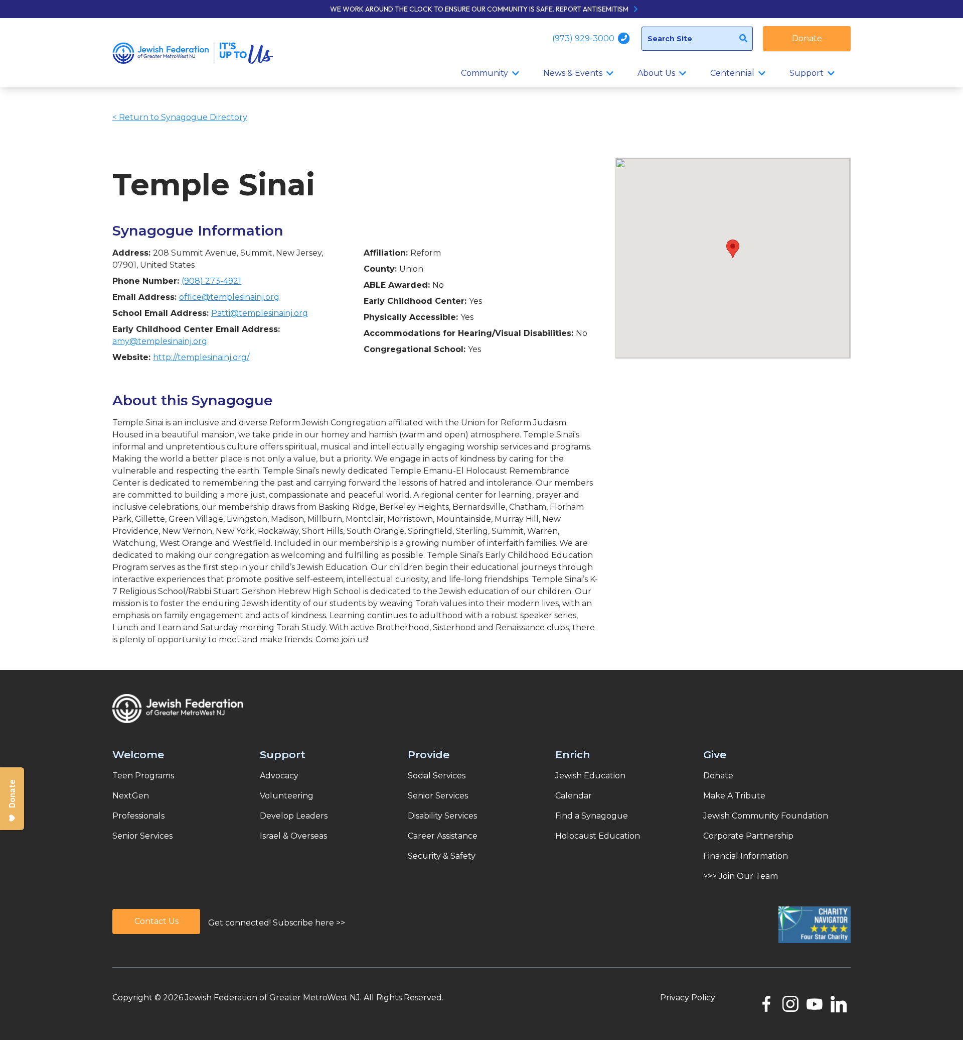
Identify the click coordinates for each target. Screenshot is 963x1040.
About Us (656, 73)
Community (484, 73)
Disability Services (442, 816)
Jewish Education (590, 775)
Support (806, 73)
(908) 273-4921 (211, 281)
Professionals (138, 816)
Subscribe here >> (309, 923)
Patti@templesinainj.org (259, 313)
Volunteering (286, 795)
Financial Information (745, 856)
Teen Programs (143, 775)
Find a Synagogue (591, 816)
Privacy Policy (687, 997)
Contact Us (156, 921)
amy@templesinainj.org (159, 341)
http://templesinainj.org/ (201, 357)
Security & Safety (441, 856)
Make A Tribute (734, 795)
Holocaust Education (597, 836)
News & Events (572, 73)
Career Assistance (442, 836)
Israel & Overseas (293, 836)
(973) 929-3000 (584, 38)
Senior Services (142, 836)
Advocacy (279, 775)
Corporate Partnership (748, 836)
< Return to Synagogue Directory (179, 117)
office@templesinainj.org (229, 297)
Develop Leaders (294, 816)
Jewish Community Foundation (765, 816)
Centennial (732, 73)
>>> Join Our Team (740, 876)
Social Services (436, 775)
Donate (807, 38)
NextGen (130, 795)
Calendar (573, 795)
